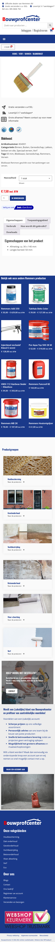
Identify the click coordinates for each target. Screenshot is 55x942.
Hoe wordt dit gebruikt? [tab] (34, 226)
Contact (6, 884)
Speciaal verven (24, 150)
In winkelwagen (18, 198)
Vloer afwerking (10, 858)
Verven (4, 157)
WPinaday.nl (47, 940)
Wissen (21, 183)
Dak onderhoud (10, 841)
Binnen (28, 53)
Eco (5, 867)
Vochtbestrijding (10, 850)
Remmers (45, 153)
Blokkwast (20, 153)
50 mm (10, 153)
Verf (21, 53)
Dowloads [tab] (11, 232)
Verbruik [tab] (11, 226)
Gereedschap (37, 147)
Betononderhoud (11, 854)
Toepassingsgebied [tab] (37, 220)
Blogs (5, 880)
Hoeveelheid (10, 178)
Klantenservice (9, 897)
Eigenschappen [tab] (14, 220)
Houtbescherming (11, 837)
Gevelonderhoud (10, 845)
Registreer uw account (13, 893)
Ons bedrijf (8, 889)
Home (14, 53)
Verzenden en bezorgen (13, 902)
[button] (4, 39)
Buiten (26, 147)
